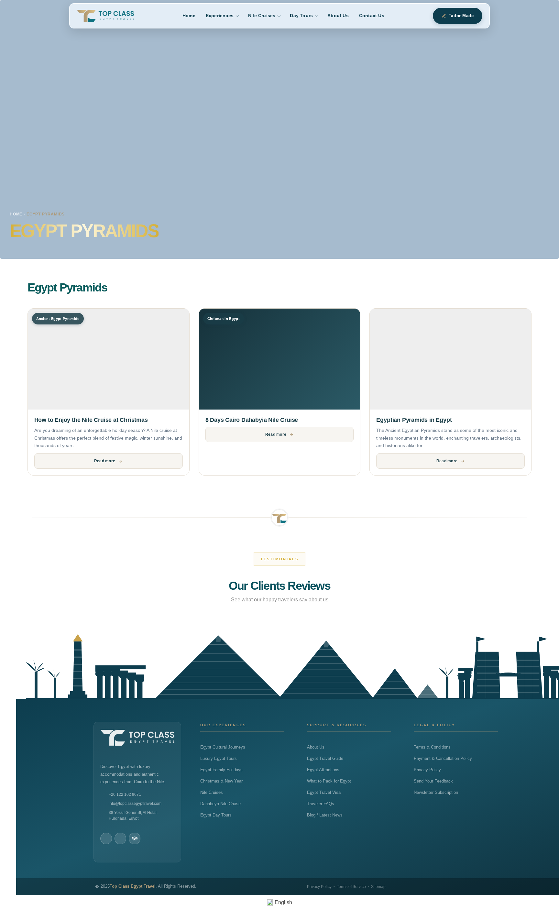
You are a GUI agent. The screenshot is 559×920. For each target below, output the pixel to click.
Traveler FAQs (320, 804)
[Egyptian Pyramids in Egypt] (450, 359)
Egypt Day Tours (216, 815)
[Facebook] (106, 838)
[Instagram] (120, 838)
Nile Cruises (261, 15)
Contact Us (371, 15)
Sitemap (378, 887)
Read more (104, 461)
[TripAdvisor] (134, 838)
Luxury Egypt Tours (218, 758)
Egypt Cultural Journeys (222, 747)
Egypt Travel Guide (325, 758)
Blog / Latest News (325, 815)
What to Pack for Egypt (329, 781)
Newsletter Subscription (436, 792)
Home (188, 15)
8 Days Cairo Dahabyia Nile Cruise (251, 420)
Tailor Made (461, 16)
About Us (338, 15)
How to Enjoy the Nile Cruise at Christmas (91, 420)
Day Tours (301, 15)
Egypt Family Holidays (221, 770)
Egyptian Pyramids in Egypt (414, 420)
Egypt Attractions (323, 770)
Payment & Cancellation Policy (443, 758)
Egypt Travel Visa (324, 792)
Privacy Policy (427, 770)
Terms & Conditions (432, 747)
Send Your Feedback (433, 781)
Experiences (220, 15)
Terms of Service (351, 887)
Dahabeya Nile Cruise (220, 804)
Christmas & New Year (221, 781)
